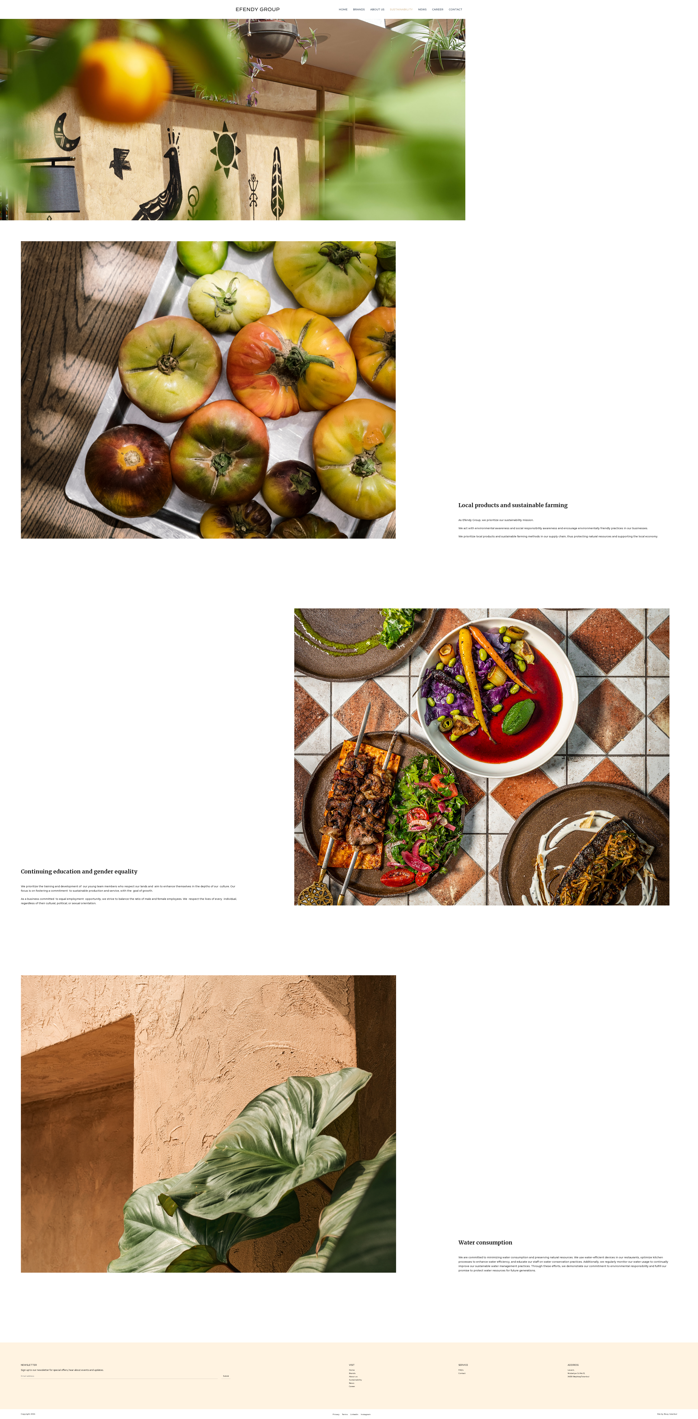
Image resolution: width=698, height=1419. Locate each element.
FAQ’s (461, 1370)
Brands (352, 1373)
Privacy (336, 1414)
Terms (345, 1414)
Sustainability (355, 1380)
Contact (462, 1373)
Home (352, 1370)
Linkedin (354, 1414)
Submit (226, 1376)
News (351, 1383)
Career (352, 1386)
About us (353, 1376)
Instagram (366, 1414)
